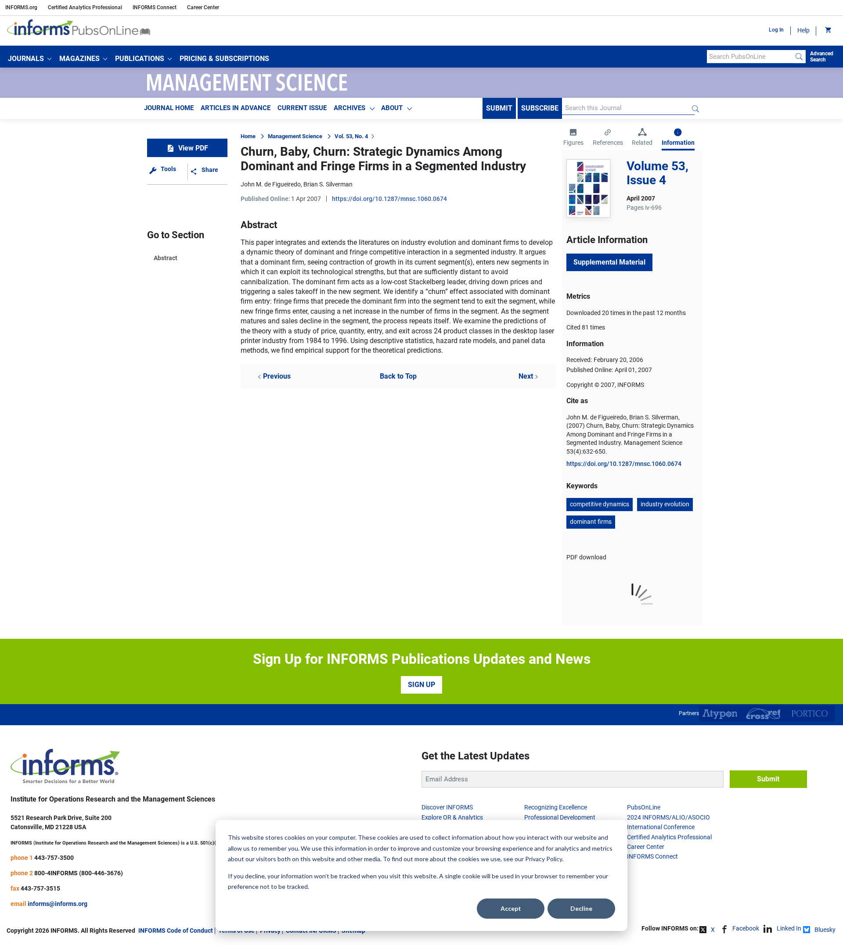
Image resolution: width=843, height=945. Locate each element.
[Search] (799, 56)
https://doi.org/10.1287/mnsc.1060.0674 (389, 198)
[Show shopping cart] (827, 30)
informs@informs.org (57, 903)
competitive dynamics (599, 504)
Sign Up (421, 684)
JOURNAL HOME (169, 108)
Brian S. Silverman (328, 184)
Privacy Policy (543, 859)
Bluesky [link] (825, 929)
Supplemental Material (609, 262)
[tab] (573, 138)
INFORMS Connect (155, 7)
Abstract (165, 257)
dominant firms (591, 521)
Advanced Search (821, 56)
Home (248, 136)
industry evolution (665, 504)
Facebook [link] (745, 928)
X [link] (713, 929)
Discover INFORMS (447, 807)
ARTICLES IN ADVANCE (235, 108)
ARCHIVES (349, 108)
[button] (29, 59)
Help (803, 30)
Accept (511, 908)
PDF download (586, 557)
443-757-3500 (54, 857)
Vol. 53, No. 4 (351, 136)
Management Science (295, 136)
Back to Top (398, 376)
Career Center (203, 7)
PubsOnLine (643, 807)
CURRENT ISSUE (302, 108)
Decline (581, 908)
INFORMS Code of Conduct (175, 930)
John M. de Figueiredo (271, 184)
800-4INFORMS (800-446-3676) (78, 873)
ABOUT (392, 108)
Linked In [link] (789, 928)
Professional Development (559, 817)
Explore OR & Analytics (452, 817)
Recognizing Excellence (555, 807)
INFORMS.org (21, 7)
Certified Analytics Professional (85, 7)
